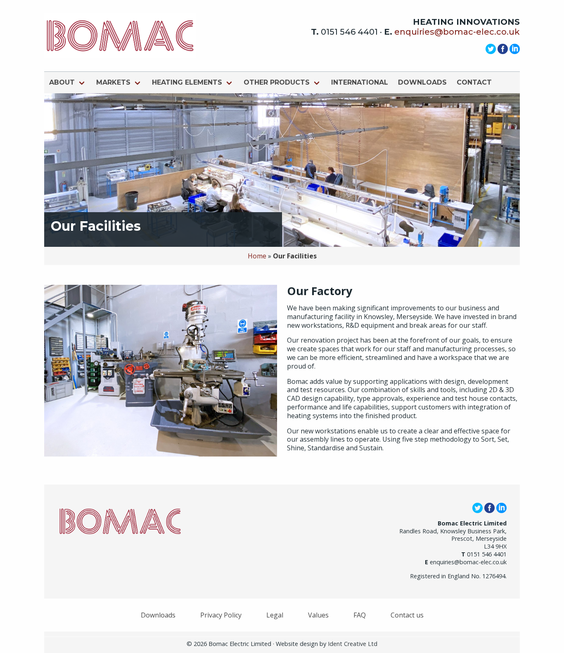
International (359, 82)
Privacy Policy (221, 615)
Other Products (277, 82)
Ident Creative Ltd (352, 644)
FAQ (359, 615)
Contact (474, 82)
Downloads (422, 82)
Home (257, 255)
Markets (113, 82)
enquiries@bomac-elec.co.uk (457, 32)
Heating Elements (187, 82)
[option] (282, 169)
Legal (274, 615)
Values (318, 615)
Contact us (407, 615)
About (62, 82)
